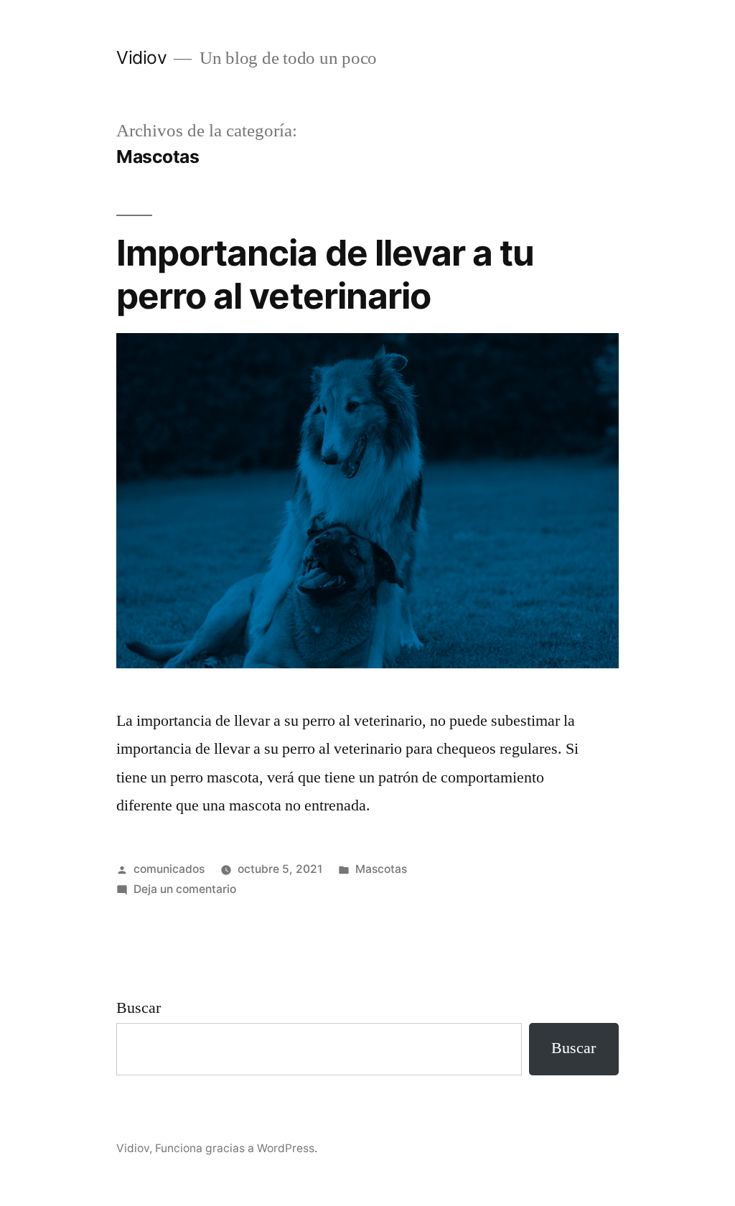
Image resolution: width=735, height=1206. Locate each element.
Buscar (138, 1008)
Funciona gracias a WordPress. (236, 1148)
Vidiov (141, 57)
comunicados (169, 869)
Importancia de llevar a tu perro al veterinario (324, 274)
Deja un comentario (185, 889)
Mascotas (381, 869)
